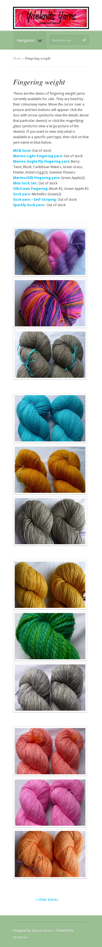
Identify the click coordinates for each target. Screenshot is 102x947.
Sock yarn (21, 194)
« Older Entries (46, 900)
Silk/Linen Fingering (30, 189)
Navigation (26, 40)
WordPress (20, 937)
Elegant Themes (42, 930)
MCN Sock (21, 150)
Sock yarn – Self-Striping (34, 199)
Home (17, 58)
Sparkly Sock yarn (28, 205)
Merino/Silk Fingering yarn (36, 178)
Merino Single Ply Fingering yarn (41, 161)
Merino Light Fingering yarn (37, 156)
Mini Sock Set (25, 183)
